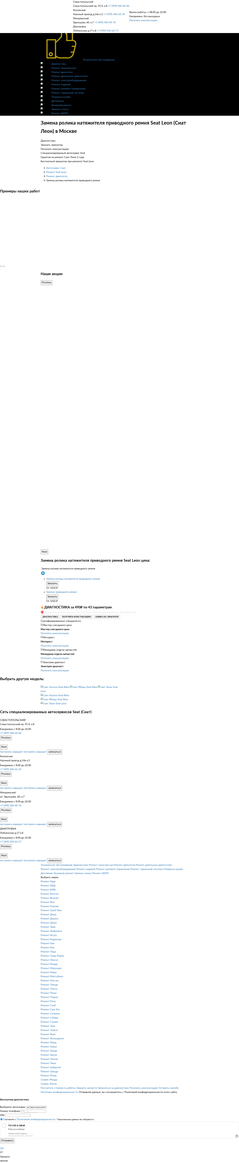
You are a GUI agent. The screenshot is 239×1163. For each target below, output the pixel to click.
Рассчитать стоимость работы (58, 1088)
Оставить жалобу (168, 1088)
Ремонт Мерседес (51, 968)
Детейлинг (57, 101)
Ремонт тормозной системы (67, 93)
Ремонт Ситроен (50, 1013)
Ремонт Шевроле (51, 1067)
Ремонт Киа (47, 947)
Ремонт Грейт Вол (51, 910)
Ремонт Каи (47, 943)
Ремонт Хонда (49, 1051)
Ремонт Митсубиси (52, 976)
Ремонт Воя (47, 902)
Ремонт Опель (49, 989)
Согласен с (29, 1119)
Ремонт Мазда (49, 964)
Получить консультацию (143, 20)
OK (2, 1148)
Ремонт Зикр (48, 927)
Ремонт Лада (48, 952)
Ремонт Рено (48, 1001)
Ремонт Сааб (48, 1005)
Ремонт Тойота (49, 1030)
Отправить (7, 1140)
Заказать (52, 583)
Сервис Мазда (49, 1080)
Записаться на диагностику (113, 1088)
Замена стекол (60, 109)
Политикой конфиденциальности (36, 1119)
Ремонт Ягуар (49, 1075)
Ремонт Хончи (49, 1055)
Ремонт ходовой (60, 84)
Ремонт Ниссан (50, 980)
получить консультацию (76, 617)
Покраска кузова (60, 97)
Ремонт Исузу (49, 935)
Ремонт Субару (49, 1018)
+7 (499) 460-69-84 (118, 6)
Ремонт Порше (49, 997)
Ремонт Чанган (49, 1059)
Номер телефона (10, 1111)
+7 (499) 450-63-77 (107, 31)
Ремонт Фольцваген (52, 1038)
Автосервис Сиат (56, 168)
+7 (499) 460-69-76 (105, 22)
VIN (2, 1115)
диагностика (50, 617)
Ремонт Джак (48, 914)
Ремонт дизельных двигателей (69, 76)
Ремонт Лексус (49, 960)
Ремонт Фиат (48, 1034)
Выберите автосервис (12, 1107)
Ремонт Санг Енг (50, 1009)
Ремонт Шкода (49, 1071)
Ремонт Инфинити (51, 931)
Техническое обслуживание (99, 60)
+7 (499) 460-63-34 (114, 14)
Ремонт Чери (48, 1063)
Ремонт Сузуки (49, 1022)
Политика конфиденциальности (59, 1092)
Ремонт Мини (49, 972)
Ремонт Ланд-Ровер (52, 956)
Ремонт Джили (49, 918)
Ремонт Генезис (50, 906)
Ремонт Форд (48, 1042)
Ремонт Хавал (49, 1046)
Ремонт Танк (48, 1026)
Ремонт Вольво (50, 898)
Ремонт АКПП (59, 113)
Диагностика (58, 64)
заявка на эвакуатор (107, 617)
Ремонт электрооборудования (68, 80)
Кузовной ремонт (61, 105)
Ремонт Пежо (49, 993)
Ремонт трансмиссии (63, 68)
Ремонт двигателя (62, 72)
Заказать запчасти (86, 1088)
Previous (46, 282)
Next (44, 552)
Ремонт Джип (49, 923)
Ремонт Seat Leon (56, 172)
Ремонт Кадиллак (51, 939)
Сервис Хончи (49, 1084)
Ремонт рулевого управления (68, 89)
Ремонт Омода (49, 985)
